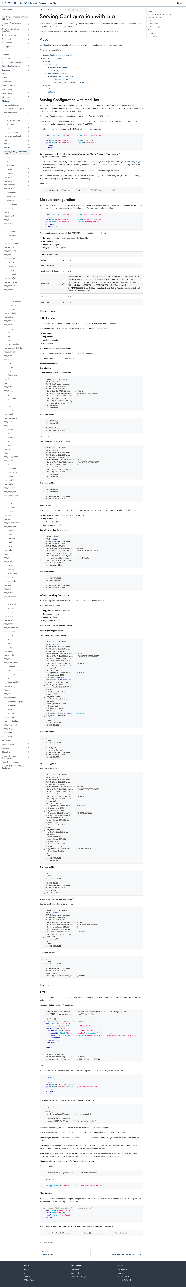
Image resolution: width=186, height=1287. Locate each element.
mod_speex (8, 635)
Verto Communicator (10, 762)
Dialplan (5, 54)
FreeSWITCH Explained (28, 3)
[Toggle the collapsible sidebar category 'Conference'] (28, 42)
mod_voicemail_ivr (11, 705)
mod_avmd (7, 224)
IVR (3, 74)
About (150, 11)
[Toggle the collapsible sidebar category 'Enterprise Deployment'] (28, 66)
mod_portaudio (9, 527)
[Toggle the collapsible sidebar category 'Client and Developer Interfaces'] (28, 30)
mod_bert (7, 227)
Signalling (6, 752)
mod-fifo (7, 140)
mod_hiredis (8, 410)
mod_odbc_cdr (9, 492)
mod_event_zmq (10, 352)
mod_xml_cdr (8, 713)
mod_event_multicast (12, 340)
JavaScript (123, 23)
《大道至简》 (123, 1280)
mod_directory (9, 309)
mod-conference (10, 113)
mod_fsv (7, 383)
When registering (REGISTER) (62, 76)
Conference (7, 43)
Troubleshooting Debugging (9, 757)
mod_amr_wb (8, 216)
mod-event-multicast (12, 136)
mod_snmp (8, 612)
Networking (7, 736)
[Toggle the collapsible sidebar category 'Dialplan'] (28, 54)
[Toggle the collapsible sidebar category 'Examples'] (28, 70)
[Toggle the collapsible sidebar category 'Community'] (28, 39)
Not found (51, 92)
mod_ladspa (8, 445)
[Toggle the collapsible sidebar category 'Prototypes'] (28, 740)
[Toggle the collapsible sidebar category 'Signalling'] (28, 752)
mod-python (8, 165)
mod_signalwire (9, 581)
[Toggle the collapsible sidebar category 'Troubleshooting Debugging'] (28, 757)
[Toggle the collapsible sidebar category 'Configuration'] (28, 46)
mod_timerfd (8, 655)
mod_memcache (10, 472)
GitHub (179, 3)
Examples (6, 70)
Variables (42, 3)
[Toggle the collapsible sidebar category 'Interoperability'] (28, 85)
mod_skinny (8, 593)
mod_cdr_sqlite (9, 251)
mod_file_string (9, 367)
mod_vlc (6, 690)
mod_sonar (8, 624)
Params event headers (59, 67)
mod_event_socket (11, 344)
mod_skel (7, 589)
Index (4, 78)
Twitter (74, 1273)
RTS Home (122, 1277)
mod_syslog (8, 651)
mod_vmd (7, 694)
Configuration (8, 47)
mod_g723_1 (8, 391)
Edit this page (48, 1242)
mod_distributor (10, 313)
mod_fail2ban (9, 360)
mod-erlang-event (10, 132)
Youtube (27, 1270)
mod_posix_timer (10, 530)
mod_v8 (6, 678)
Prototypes (6, 740)
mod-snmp (7, 177)
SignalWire (52, 3)
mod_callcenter (9, 235)
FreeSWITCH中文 (78, 1277)
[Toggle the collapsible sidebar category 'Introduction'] (28, 89)
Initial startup (52, 64)
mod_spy (7, 639)
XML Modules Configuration (15, 109)
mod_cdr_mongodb (11, 243)
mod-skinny (8, 169)
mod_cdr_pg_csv (10, 247)
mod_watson (8, 709)
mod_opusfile (9, 507)
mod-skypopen (9, 173)
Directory (6, 58)
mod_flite (7, 371)
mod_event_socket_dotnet (14, 348)
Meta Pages (7, 93)
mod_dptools (8, 317)
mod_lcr (6, 449)
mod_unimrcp (9, 674)
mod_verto (7, 686)
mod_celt (7, 255)
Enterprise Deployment (11, 66)
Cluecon (121, 1270)
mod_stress (8, 647)
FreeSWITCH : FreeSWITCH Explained (13, 767)
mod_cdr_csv (8, 239)
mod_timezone (9, 659)
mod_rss (7, 554)
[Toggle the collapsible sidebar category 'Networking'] (28, 736)
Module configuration (52, 58)
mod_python (8, 534)
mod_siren (7, 585)
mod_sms (7, 600)
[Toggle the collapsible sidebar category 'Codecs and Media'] (28, 35)
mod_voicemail (9, 698)
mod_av (6, 220)
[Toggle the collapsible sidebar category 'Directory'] (28, 58)
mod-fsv (6, 144)
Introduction (7, 9)
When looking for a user (56, 73)
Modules (5, 101)
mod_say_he (8, 569)
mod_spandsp (9, 631)
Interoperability (8, 85)
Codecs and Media (9, 35)
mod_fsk (7, 379)
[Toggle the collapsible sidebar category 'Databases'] (28, 50)
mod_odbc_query (10, 496)
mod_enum (8, 325)
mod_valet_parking (11, 682)
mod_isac (7, 426)
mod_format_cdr (10, 375)
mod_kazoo (8, 441)
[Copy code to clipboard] (140, 135)
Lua (71, 23)
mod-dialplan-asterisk (12, 120)
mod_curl (7, 293)
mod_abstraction (10, 204)
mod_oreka (8, 511)
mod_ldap (7, 453)
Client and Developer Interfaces (10, 30)
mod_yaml (7, 733)
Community (7, 39)
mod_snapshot (9, 604)
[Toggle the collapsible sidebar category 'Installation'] (28, 81)
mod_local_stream (10, 457)
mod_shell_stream (10, 573)
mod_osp (7, 515)
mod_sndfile (8, 608)
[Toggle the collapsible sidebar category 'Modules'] (28, 101)
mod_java (7, 433)
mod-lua (6, 148)
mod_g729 (7, 394)
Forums (74, 1270)
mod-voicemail (9, 192)
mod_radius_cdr (10, 542)
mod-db (6, 116)
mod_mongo (8, 476)
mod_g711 (7, 387)
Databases (6, 50)
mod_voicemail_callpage (13, 701)
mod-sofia (7, 181)
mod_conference (10, 286)
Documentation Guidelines (13, 62)
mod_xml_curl (9, 717)
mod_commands (10, 282)
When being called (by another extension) (71, 82)
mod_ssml (7, 643)
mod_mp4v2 (8, 480)
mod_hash (7, 406)
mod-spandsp (9, 185)
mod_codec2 (8, 270)
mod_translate (9, 666)
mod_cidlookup (9, 262)
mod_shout (8, 577)
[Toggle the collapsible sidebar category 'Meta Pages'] (28, 93)
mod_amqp (8, 208)
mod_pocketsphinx (11, 105)
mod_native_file (9, 484)
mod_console (9, 290)
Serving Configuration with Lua (16, 152)
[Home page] (42, 10)
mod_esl (6, 336)
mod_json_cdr (9, 437)
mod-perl (7, 161)
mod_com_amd (9, 274)
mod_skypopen (9, 597)
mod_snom (8, 616)
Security (5, 748)
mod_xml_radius (10, 725)
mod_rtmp (7, 562)
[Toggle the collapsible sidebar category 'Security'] (28, 748)
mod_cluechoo (9, 266)
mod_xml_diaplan (10, 721)
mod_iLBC (7, 422)
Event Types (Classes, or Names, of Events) (15, 18)
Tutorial (27, 1277)
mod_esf (7, 332)
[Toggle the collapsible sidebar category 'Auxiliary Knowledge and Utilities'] (28, 24)
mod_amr (7, 212)
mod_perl (7, 519)
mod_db (6, 297)
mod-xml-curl (9, 196)
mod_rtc (6, 558)
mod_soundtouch (10, 628)
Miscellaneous (8, 97)
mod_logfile (8, 461)
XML (48, 88)
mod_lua (6, 464)
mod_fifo (7, 363)
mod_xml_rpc (9, 729)
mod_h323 (7, 402)
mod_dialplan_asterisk (12, 301)
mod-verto (7, 189)
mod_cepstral (9, 259)
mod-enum (7, 128)
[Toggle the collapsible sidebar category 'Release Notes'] (28, 744)
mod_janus (8, 429)
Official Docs (29, 1280)
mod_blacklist (9, 231)
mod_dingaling (9, 305)
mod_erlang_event (11, 328)
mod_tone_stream (10, 663)
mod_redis (7, 550)
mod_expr (7, 356)
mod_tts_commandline (12, 670)
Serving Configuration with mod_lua (58, 55)
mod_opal (7, 499)
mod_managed (9, 468)
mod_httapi (8, 414)
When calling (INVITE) (62, 79)
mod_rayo (7, 546)
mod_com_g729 (9, 278)
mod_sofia (7, 620)
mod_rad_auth (9, 538)
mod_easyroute (9, 321)
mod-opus (7, 157)
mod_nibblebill (9, 488)
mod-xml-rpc (8, 200)
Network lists (59, 70)
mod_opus (7, 503)
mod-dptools (8, 124)
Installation (6, 82)
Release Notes (8, 744)
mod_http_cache (10, 418)
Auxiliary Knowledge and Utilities (12, 24)
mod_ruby (7, 565)
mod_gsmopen (9, 398)
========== (8, 13)
